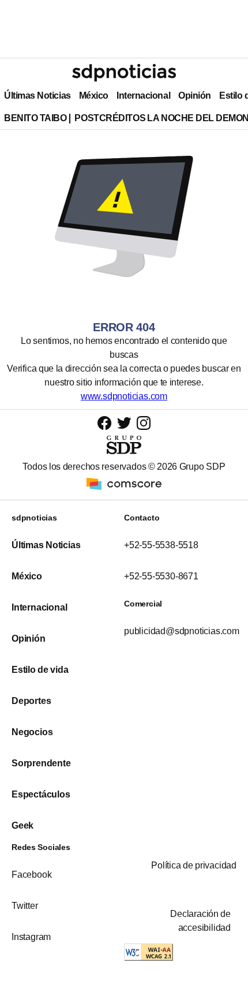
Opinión (194, 95)
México (93, 95)
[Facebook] (104, 422)
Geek (22, 825)
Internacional (143, 95)
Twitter (25, 906)
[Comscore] (124, 483)
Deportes (31, 701)
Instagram (31, 937)
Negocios (32, 732)
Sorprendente (41, 763)
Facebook (31, 874)
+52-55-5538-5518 (161, 545)
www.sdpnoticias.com (124, 396)
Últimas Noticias (37, 95)
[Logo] (124, 72)
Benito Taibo (35, 118)
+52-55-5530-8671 (161, 576)
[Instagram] (144, 422)
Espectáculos (41, 794)
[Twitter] (124, 422)
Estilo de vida (40, 670)
